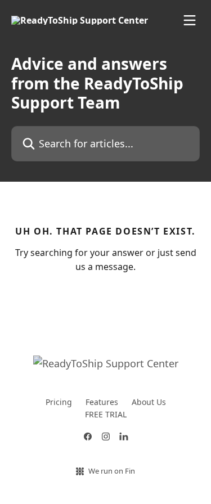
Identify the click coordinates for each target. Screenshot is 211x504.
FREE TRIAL (106, 414)
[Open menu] (189, 20)
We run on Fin (111, 471)
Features (102, 402)
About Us (149, 402)
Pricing (59, 402)
